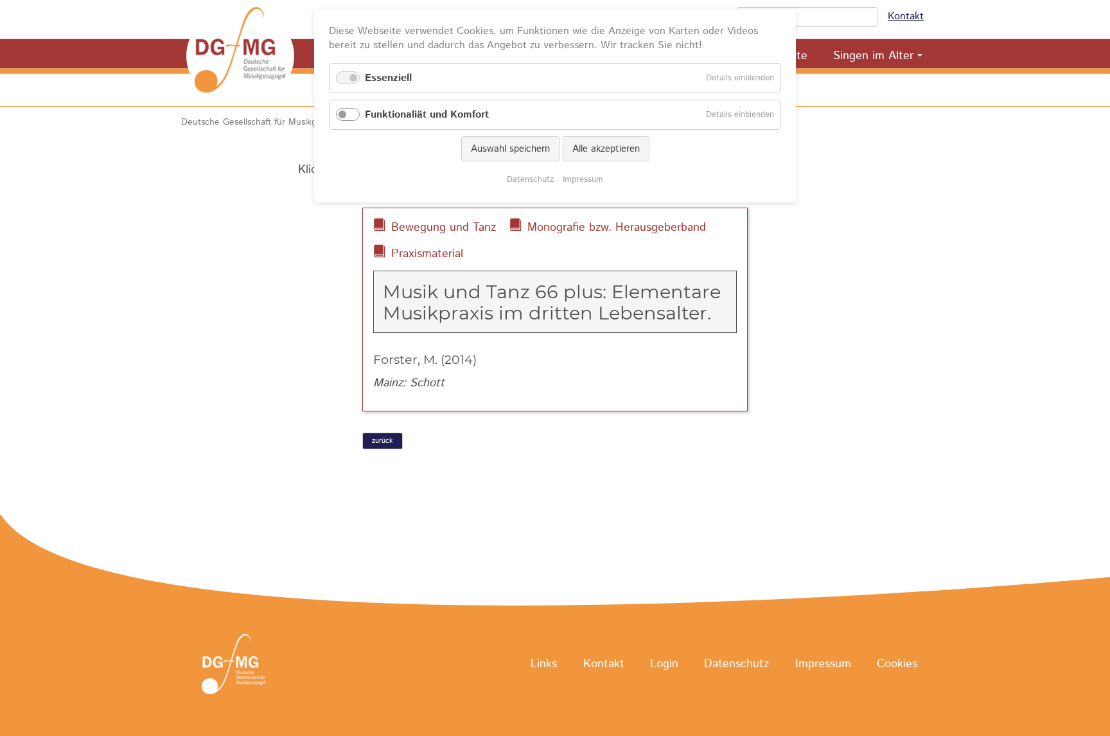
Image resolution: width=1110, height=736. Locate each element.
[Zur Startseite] (240, 56)
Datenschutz (736, 664)
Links (544, 664)
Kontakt (906, 16)
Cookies (897, 664)
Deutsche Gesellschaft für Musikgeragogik (266, 122)
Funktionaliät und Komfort (427, 114)
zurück (382, 441)
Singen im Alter (873, 56)
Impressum (823, 664)
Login (664, 664)
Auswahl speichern (510, 149)
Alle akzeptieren (606, 149)
